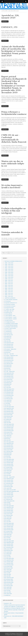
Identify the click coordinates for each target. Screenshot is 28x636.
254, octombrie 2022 (8, 526)
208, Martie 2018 (7, 453)
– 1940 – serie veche (8, 272)
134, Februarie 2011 (8, 334)
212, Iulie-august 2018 (9, 459)
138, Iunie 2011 (7, 341)
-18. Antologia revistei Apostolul (11, 326)
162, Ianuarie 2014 (8, 379)
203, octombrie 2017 (8, 445)
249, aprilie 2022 (7, 518)
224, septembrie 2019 (9, 478)
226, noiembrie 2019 (8, 481)
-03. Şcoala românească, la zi (10, 302)
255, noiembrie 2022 (8, 528)
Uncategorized (7, 595)
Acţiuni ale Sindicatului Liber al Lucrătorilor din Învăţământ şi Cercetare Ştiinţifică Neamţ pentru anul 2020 (13, 51)
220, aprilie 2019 (7, 472)
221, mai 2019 (7, 473)
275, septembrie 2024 (9, 560)
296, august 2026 (8, 593)
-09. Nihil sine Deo (8, 312)
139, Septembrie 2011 (9, 342)
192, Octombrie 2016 (8, 427)
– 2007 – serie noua (8, 291)
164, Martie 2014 (7, 382)
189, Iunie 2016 (7, 422)
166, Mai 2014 (7, 385)
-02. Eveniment (7, 301)
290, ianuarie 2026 (8, 584)
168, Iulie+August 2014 (9, 389)
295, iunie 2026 (7, 592)
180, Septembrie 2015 (9, 408)
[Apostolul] (14, 6)
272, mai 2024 (7, 555)
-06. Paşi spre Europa (9, 307)
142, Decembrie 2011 (8, 347)
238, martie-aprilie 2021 (9, 500)
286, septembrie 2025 (9, 577)
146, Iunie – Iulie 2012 (9, 353)
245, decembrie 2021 (8, 512)
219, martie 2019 (7, 470)
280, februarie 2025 (8, 568)
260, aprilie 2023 (7, 536)
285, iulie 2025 (7, 576)
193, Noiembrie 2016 (8, 429)
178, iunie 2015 (7, 405)
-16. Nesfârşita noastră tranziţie (11, 323)
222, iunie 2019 (7, 475)
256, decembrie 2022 (8, 529)
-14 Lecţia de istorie (8, 320)
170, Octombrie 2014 (8, 392)
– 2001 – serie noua (8, 282)
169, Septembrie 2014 (9, 390)
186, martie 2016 (7, 417)
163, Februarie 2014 (8, 381)
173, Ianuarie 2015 (8, 397)
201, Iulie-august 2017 (9, 441)
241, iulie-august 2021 (9, 505)
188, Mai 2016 (7, 421)
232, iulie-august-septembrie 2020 (11, 491)
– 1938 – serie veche (8, 269)
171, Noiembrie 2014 (8, 393)
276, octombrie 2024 (8, 561)
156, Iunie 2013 (7, 369)
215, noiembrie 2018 (8, 464)
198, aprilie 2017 (7, 437)
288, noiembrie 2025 (8, 580)
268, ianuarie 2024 (8, 548)
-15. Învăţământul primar (9, 321)
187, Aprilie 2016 (7, 419)
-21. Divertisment (7, 331)
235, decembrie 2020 (8, 496)
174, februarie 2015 (8, 398)
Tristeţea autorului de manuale (12, 233)
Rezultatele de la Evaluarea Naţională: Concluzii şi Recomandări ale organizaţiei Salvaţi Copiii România (14, 610)
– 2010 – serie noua (8, 296)
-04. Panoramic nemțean (9, 304)
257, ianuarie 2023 (8, 531)
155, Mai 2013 (7, 368)
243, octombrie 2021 (8, 508)
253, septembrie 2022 (9, 524)
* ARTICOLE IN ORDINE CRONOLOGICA (13, 261)
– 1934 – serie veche (8, 262)
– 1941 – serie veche (8, 274)
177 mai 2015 (7, 403)
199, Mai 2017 (7, 438)
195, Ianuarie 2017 (8, 432)
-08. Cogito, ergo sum (9, 310)
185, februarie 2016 (8, 416)
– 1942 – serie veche (8, 275)
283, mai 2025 (7, 572)
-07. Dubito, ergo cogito (9, 309)
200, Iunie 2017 (7, 440)
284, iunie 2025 (7, 574)
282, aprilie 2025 (7, 571)
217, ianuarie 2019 (8, 467)
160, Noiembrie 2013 (8, 376)
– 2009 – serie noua (8, 294)
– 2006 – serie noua (8, 290)
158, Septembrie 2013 (9, 373)
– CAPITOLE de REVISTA (9, 298)
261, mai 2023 (7, 537)
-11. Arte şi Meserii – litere (9, 315)
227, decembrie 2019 (8, 483)
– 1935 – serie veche (8, 264)
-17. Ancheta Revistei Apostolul (10, 325)
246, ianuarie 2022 (8, 513)
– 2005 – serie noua (8, 288)
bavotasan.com (20, 634)
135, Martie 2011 (7, 336)
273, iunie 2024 (7, 556)
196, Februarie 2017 (8, 433)
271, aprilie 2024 (7, 553)
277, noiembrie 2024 (8, 563)
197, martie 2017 (7, 435)
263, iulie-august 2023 (9, 540)
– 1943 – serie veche (8, 277)
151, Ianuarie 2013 (8, 361)
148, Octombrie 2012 (8, 357)
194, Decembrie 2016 (8, 430)
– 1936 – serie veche (8, 266)
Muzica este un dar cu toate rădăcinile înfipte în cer (12, 163)
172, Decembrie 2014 (8, 395)
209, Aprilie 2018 (7, 454)
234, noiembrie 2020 (8, 494)
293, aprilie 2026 (7, 588)
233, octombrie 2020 (8, 492)
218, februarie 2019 (8, 468)
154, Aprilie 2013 (7, 366)
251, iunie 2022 (7, 521)
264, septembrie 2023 (9, 542)
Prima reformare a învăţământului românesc (14, 113)
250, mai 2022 (7, 520)
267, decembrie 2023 (8, 547)
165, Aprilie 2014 (7, 384)
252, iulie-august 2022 (9, 523)
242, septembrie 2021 (9, 507)
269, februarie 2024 (8, 550)
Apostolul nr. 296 (7, 603)
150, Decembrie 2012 (8, 360)
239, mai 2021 (7, 502)
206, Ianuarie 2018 (8, 449)
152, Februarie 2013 (8, 363)
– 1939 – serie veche (8, 270)
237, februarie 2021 (8, 499)
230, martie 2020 (7, 488)
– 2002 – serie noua (8, 283)
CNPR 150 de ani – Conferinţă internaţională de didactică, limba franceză (13, 138)
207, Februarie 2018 (8, 451)
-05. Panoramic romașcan (9, 306)
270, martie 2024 (7, 552)
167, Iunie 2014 (7, 387)
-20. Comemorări (7, 329)
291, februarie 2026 (8, 585)
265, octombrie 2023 (8, 544)
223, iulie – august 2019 (9, 477)
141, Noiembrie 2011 (8, 345)
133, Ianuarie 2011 (8, 333)
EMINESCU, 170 (9, 27)
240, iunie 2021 (7, 504)
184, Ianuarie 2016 (8, 414)
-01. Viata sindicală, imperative (10, 299)
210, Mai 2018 (7, 456)
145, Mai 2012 (7, 352)
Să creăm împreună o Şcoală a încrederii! (11, 186)
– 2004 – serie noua (8, 286)
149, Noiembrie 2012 (8, 358)
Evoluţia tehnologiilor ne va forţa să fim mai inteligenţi (13, 210)
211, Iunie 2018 (7, 457)
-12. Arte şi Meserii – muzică (10, 317)
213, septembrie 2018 (9, 460)
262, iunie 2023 (7, 539)
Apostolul (13, 633)
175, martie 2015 (7, 400)
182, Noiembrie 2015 (8, 411)
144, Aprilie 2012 (7, 350)
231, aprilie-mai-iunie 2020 (10, 489)
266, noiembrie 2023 (8, 545)
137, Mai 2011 (7, 339)
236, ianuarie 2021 (8, 497)
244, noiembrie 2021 (8, 510)
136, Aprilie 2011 (7, 337)
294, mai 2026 (7, 590)
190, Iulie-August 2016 (9, 424)
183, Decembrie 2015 (8, 413)
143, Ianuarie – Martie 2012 (10, 349)
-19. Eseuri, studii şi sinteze (10, 328)
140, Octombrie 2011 (8, 344)
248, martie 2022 (7, 516)
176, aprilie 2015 (7, 401)
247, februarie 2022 (8, 515)
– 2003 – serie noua (8, 285)
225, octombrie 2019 (8, 480)
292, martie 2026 (7, 587)
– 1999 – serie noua (8, 278)
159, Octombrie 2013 (8, 374)
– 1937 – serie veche (8, 267)
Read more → (5, 21)
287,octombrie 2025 (8, 579)
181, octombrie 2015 (8, 409)
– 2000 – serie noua (8, 280)
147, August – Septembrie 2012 (11, 355)
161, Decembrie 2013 (8, 377)
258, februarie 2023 (8, 532)
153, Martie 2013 (7, 365)
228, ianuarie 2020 (8, 485)
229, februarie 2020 (8, 486)
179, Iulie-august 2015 (9, 406)
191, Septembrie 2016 (9, 425)
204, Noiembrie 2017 (8, 446)
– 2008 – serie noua (8, 293)
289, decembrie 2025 (8, 582)
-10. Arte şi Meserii (8, 314)
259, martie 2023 (7, 534)
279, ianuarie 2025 (8, 566)
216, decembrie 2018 (8, 465)
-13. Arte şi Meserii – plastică (10, 318)
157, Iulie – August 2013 (9, 371)
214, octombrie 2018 (8, 462)
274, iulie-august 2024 (9, 558)
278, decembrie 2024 (8, 564)
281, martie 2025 (7, 569)
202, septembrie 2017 (9, 443)
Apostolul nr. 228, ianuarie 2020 (10, 16)
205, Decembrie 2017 (8, 448)
